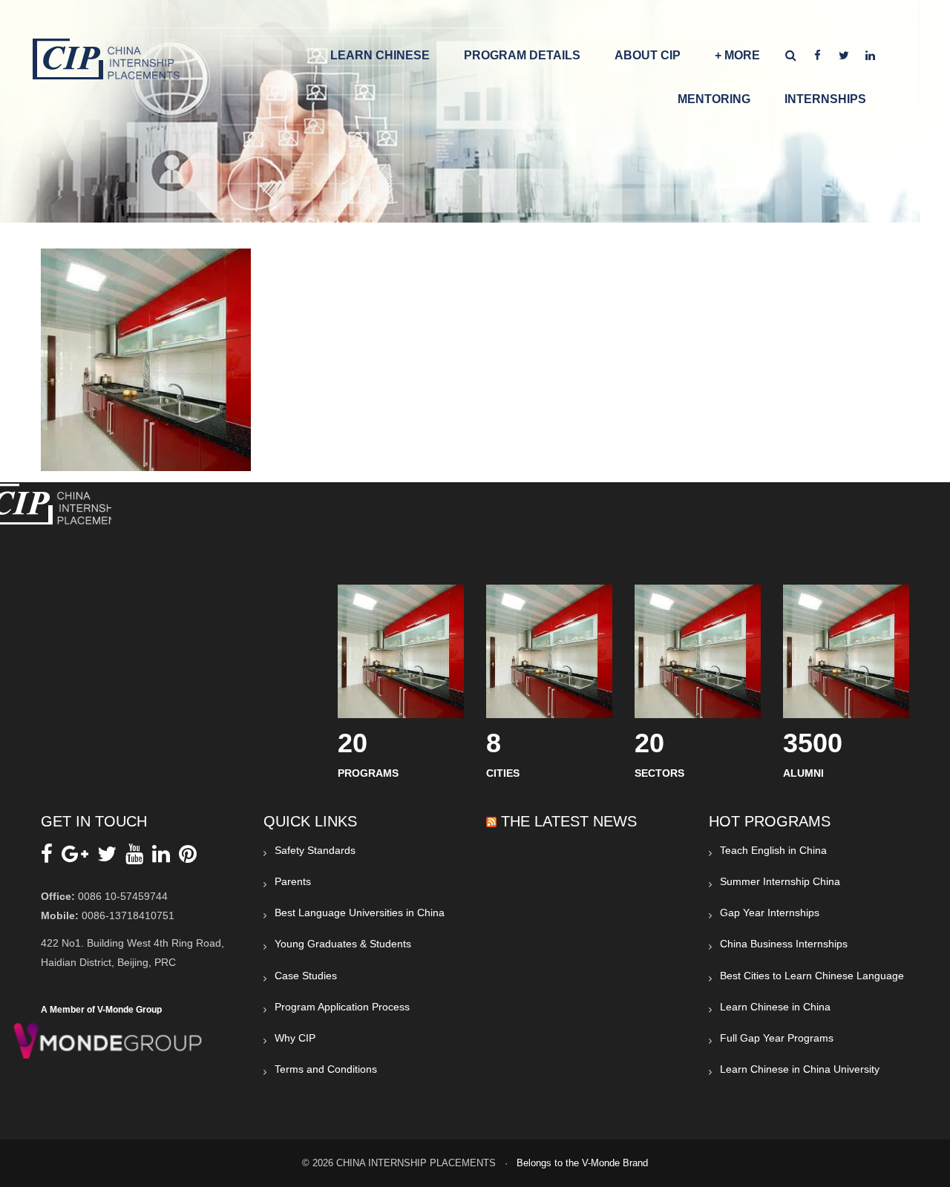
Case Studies (306, 976)
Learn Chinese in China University (799, 1069)
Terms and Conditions (326, 1069)
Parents (293, 881)
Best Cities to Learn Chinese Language (812, 976)
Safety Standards (315, 850)
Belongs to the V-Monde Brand (582, 1162)
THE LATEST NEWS (569, 821)
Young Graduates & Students (343, 944)
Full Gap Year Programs (776, 1038)
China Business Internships (784, 944)
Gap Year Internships (769, 912)
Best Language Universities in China (360, 912)
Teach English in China (773, 850)
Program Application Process (342, 1007)
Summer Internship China (780, 881)
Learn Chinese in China (775, 1007)
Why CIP (295, 1038)
